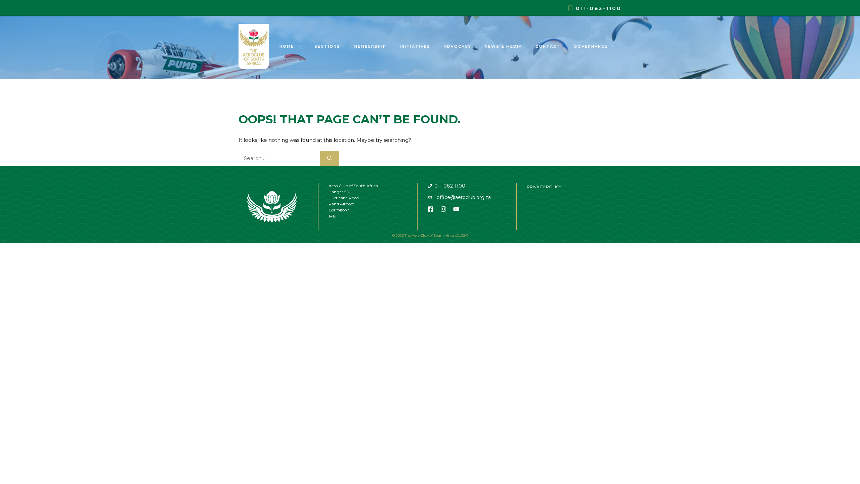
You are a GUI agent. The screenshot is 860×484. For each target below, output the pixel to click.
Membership (370, 46)
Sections (327, 46)
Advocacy (457, 46)
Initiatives (415, 46)
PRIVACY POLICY (544, 186)
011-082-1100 (598, 8)
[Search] (329, 158)
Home (287, 46)
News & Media (503, 46)
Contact (547, 46)
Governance (591, 46)
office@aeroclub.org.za (464, 197)
